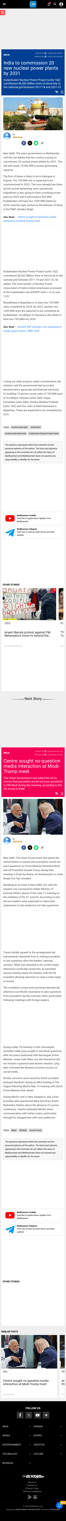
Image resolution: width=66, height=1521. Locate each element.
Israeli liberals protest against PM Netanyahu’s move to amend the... (27, 634)
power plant (36, 427)
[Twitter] (29, 143)
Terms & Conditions (32, 1491)
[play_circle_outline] (29, 604)
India (7, 54)
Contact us (32, 1485)
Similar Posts (9, 1331)
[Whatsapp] (36, 143)
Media (13, 1130)
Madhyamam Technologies (28, 1510)
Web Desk (17, 137)
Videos (7, 623)
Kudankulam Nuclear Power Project (44, 433)
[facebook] (23, 143)
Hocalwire (55, 1510)
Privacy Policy (32, 1488)
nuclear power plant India (15, 433)
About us (32, 1482)
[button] (4, 4)
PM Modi (23, 1130)
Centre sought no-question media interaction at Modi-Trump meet (32, 766)
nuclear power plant (19, 427)
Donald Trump (36, 1130)
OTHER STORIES (11, 584)
